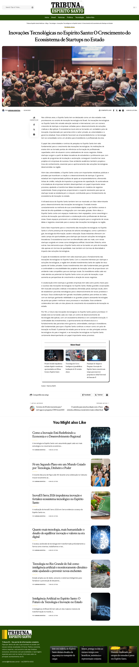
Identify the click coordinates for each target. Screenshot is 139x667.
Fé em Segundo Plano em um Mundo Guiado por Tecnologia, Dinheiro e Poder (58, 466)
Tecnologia (69, 27)
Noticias (115, 648)
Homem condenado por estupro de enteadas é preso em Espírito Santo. (122, 655)
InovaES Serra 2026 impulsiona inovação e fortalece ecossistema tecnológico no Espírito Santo (57, 499)
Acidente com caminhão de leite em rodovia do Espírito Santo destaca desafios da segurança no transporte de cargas (64, 652)
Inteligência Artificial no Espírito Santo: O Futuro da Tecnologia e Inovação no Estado (57, 600)
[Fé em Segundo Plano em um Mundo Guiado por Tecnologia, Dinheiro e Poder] (100, 473)
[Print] (123, 110)
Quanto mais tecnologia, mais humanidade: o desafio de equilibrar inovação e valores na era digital (58, 533)
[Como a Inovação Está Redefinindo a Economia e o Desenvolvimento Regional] (100, 441)
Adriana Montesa (14, 110)
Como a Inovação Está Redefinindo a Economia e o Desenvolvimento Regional (56, 434)
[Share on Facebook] (113, 110)
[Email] (119, 110)
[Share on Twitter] (116, 110)
